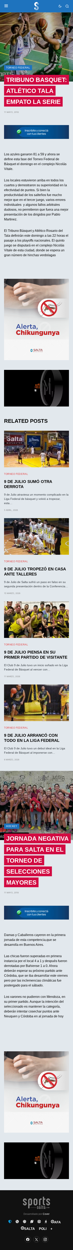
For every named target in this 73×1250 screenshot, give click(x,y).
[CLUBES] (10, 1221)
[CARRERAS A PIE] (46, 1221)
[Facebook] (28, 1239)
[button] (6, 6)
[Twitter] (36, 1239)
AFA (57, 1222)
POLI (42, 1228)
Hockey (11, 826)
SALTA (29, 1228)
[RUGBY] (31, 1221)
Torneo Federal (18, 67)
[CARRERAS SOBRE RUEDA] (39, 1221)
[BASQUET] (17, 1221)
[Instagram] (45, 1239)
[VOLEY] (24, 1221)
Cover (46, 1214)
